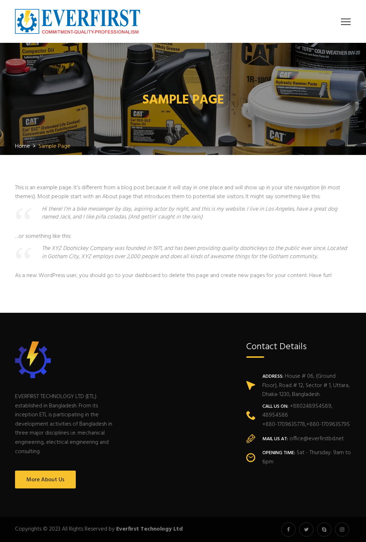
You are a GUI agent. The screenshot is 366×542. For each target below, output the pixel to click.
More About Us (45, 480)
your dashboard (141, 275)
